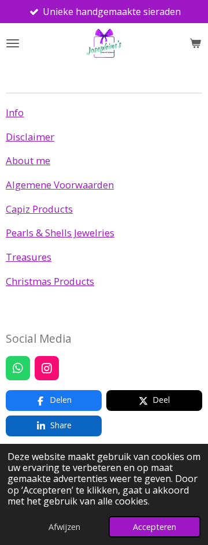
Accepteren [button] (154, 526)
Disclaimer (30, 136)
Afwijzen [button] (64, 526)
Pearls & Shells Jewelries (60, 232)
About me (28, 160)
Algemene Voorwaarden (60, 184)
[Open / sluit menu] (12, 43)
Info (15, 112)
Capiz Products (39, 209)
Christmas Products (50, 281)
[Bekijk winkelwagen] (195, 43)
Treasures (28, 257)
